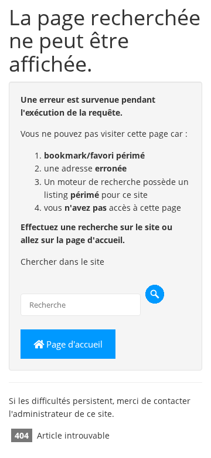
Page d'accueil (73, 344)
